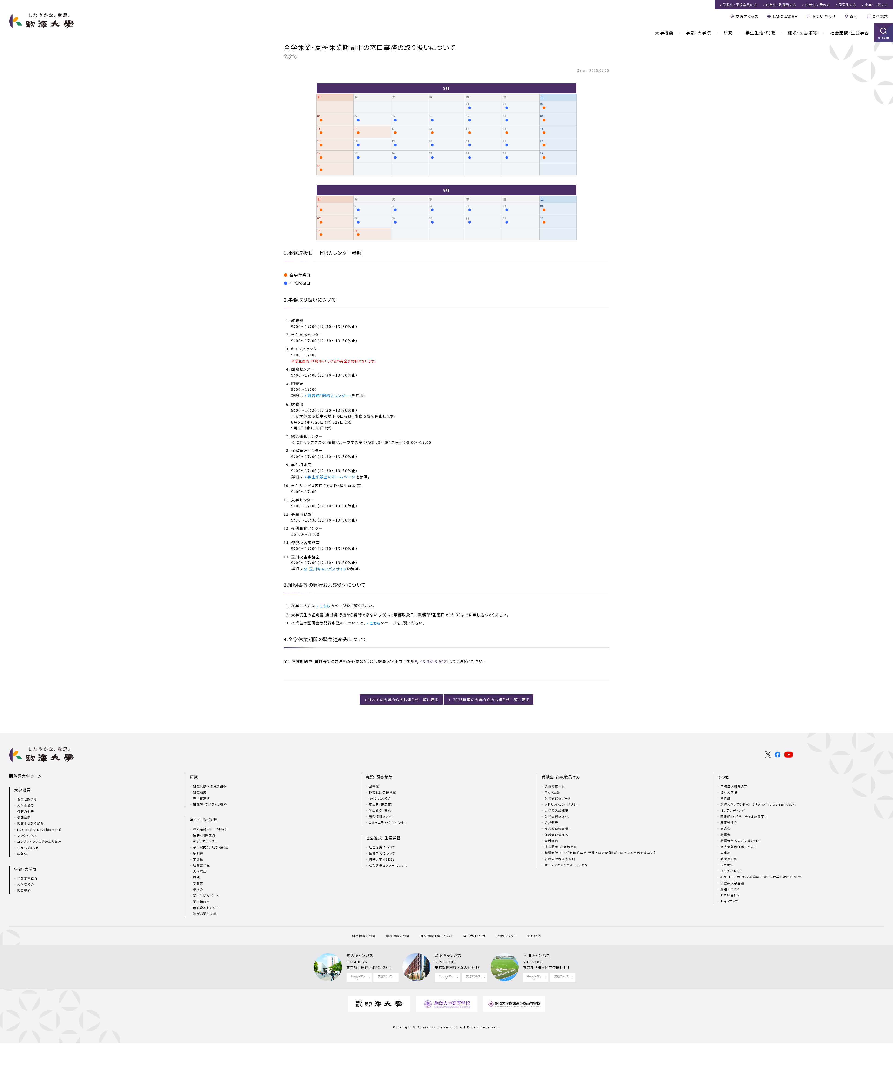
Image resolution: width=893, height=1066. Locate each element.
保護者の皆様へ (556, 834)
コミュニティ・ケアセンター (388, 822)
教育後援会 (728, 822)
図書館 (374, 786)
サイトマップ (729, 901)
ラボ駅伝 (726, 865)
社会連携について (382, 847)
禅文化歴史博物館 (382, 792)
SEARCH (883, 38)
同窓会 (725, 828)
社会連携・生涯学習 (849, 33)
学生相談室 (201, 901)
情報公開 (24, 817)
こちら (325, 606)
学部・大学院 (698, 33)
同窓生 (847, 4)
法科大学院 (728, 792)
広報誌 (22, 853)
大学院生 (200, 871)
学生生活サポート (206, 895)
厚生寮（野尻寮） (381, 804)
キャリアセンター (205, 841)
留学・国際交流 (204, 835)
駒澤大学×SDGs (382, 859)
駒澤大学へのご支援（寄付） (740, 840)
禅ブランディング (732, 810)
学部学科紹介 (27, 878)
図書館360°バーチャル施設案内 (744, 816)
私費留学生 (201, 865)
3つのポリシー (506, 936)
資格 (196, 877)
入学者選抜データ (558, 798)
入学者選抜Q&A (557, 816)
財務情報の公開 (364, 936)
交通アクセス (747, 16)
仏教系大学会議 (732, 883)
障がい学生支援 (205, 914)
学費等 (198, 883)
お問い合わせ (824, 16)
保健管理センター (206, 907)
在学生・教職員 (781, 4)
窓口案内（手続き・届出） (211, 847)
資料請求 (880, 16)
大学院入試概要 (556, 810)
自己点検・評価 (474, 936)
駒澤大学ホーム (28, 776)
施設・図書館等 (802, 33)
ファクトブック (27, 835)
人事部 (725, 853)
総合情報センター (382, 816)
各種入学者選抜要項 (560, 859)
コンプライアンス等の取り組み (39, 841)
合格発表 (551, 822)
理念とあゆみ (27, 799)
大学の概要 (25, 805)
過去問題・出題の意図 (561, 847)
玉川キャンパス (536, 955)
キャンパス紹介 (380, 798)
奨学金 (198, 889)
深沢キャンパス (448, 955)
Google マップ (357, 977)
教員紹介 (24, 890)
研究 (728, 33)
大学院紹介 (25, 884)
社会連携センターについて (388, 865)
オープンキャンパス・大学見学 (566, 865)
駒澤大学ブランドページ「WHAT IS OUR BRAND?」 (758, 804)
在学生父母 (817, 4)
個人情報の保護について (738, 847)
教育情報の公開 (398, 936)
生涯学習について (382, 853)
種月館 (725, 798)
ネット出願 (552, 792)
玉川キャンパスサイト (327, 569)
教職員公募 (728, 859)
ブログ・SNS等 (731, 871)
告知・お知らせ (28, 847)
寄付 (854, 16)
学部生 (198, 859)
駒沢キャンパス (360, 955)
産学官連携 (201, 798)
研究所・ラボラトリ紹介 (210, 804)
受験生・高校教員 (740, 4)
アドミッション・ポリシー (562, 804)
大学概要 (664, 33)
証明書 (198, 853)
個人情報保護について (436, 936)
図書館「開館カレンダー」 (329, 395)
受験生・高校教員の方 (561, 777)
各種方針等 (25, 811)
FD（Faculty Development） (39, 829)
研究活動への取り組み (210, 786)
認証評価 (534, 936)
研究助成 (200, 792)
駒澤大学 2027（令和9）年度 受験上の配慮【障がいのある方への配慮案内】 (600, 853)
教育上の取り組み (30, 823)
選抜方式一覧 (555, 786)
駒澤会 (725, 834)
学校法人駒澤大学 (734, 786)
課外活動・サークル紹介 (210, 829)
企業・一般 (876, 4)
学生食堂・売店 (380, 810)
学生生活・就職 (760, 33)
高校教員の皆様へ (558, 828)
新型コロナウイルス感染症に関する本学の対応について (761, 877)
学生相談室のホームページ (331, 476)
